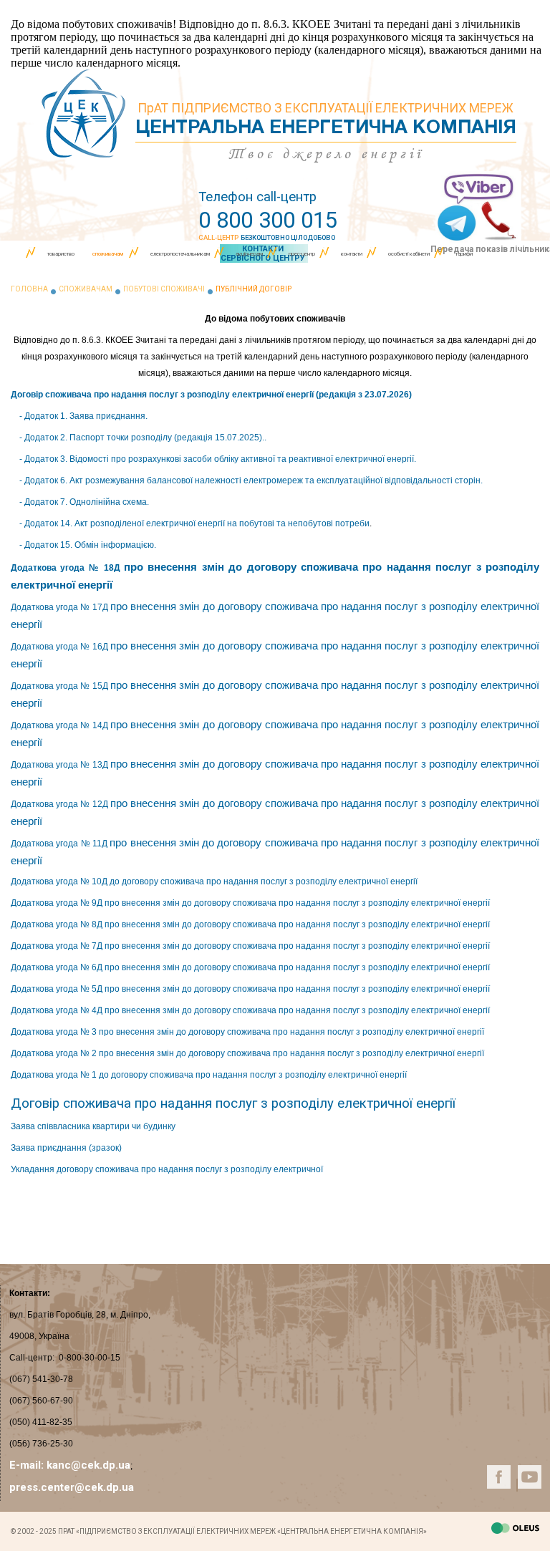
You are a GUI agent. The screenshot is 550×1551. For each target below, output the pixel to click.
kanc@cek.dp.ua (88, 1465)
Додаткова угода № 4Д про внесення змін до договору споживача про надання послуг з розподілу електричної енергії (250, 1010)
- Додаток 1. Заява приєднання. (82, 416)
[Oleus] (515, 1530)
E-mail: (28, 1465)
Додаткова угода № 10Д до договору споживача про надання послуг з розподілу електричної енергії (214, 881)
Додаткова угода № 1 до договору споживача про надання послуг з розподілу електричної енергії (209, 1075)
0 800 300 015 (267, 220)
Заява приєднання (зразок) (66, 1148)
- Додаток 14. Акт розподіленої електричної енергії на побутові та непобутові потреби (194, 523)
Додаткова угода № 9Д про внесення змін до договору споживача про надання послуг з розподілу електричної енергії (250, 903)
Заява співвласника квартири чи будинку (93, 1126)
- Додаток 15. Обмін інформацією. (87, 545)
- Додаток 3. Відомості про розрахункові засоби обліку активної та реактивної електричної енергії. (217, 459)
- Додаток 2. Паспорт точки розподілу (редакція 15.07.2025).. (141, 438)
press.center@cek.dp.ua (71, 1487)
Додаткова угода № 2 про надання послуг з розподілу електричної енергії (248, 1053)
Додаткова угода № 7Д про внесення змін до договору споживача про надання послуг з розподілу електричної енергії (250, 946)
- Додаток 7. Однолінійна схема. (84, 502)
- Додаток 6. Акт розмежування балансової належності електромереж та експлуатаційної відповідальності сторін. (251, 480)
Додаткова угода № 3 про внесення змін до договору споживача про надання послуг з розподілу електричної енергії (247, 1032)
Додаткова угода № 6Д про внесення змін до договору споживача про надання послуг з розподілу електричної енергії (250, 967)
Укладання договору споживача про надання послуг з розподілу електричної (167, 1169)
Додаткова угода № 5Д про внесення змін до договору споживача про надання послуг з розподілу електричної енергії (250, 989)
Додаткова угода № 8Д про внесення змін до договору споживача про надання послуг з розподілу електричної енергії (250, 924)
